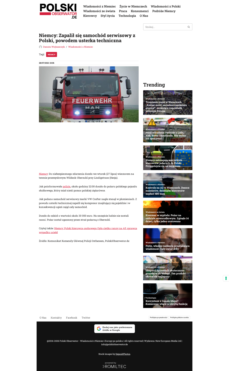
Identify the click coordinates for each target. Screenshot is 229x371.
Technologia (127, 16)
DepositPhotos (123, 353)
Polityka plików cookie (179, 317)
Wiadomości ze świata (99, 11)
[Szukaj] (188, 26)
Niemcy (51, 54)
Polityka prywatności (158, 317)
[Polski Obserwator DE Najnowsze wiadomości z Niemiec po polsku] (58, 11)
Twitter (86, 317)
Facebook (71, 317)
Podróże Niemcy (164, 11)
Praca (123, 11)
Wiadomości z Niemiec (99, 6)
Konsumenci (140, 11)
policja (66, 186)
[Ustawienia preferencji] (226, 278)
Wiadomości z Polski (166, 6)
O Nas (144, 16)
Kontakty (56, 317)
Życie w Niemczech (133, 6)
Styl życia (108, 16)
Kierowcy (90, 16)
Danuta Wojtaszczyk (54, 46)
